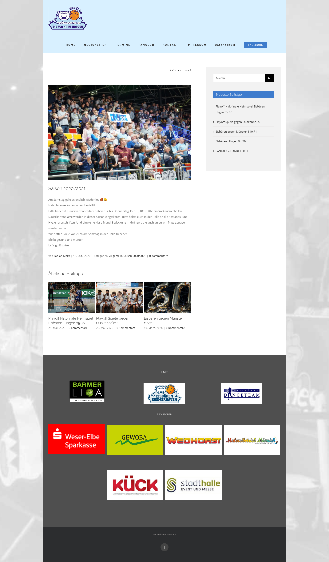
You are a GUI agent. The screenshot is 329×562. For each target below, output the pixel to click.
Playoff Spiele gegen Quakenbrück (238, 122)
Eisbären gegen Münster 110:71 (236, 131)
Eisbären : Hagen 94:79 (231, 141)
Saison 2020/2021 (135, 256)
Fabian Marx (62, 256)
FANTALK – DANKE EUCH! (232, 151)
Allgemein (115, 256)
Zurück (176, 70)
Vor (187, 70)
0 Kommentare (158, 256)
